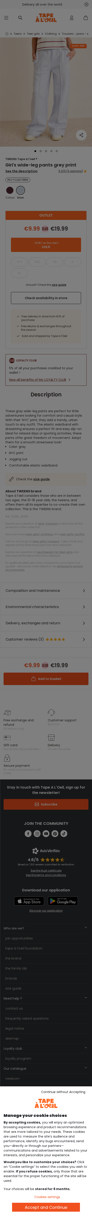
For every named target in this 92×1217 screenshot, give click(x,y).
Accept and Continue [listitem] (46, 1207)
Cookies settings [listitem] (47, 1197)
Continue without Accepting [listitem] (63, 1092)
